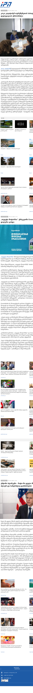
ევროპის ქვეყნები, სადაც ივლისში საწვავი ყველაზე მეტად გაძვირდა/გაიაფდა (14, 410)
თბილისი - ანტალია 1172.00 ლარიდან (10, 148)
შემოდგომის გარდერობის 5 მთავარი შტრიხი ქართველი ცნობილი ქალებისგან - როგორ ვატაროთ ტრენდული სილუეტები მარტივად (14, 629)
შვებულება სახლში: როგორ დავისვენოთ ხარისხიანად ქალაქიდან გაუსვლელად (11, 646)
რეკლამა (17, 669)
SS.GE (2, 118)
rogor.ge (2, 651)
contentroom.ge (4, 457)
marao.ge (3, 633)
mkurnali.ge (3, 595)
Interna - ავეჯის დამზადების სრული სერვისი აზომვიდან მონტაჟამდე (12, 452)
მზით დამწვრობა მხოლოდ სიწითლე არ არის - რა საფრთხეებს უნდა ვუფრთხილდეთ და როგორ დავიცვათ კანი (14, 591)
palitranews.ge (4, 434)
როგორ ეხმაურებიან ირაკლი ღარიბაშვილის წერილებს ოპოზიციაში (12, 428)
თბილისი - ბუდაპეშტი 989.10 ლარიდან (10, 166)
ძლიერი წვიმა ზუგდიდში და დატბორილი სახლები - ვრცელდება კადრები (14, 188)
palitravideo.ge (4, 193)
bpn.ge (2, 416)
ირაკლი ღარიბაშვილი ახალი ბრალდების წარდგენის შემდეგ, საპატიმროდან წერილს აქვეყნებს (14, 206)
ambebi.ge (3, 377)
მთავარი (16, 667)
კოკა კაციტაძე (6, 68)
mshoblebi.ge (4, 613)
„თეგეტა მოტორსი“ (7, 257)
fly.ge (2, 154)
